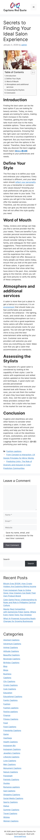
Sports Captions (10, 802)
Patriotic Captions (11, 779)
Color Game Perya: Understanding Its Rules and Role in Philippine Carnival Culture (20, 602)
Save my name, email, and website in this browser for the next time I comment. (19, 535)
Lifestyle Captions (11, 757)
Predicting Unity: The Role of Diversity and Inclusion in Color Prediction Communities (17, 464)
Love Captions (9, 761)
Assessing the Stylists (15, 90)
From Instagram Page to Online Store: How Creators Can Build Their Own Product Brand (19, 593)
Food (5, 723)
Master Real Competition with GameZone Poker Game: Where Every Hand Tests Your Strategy (19, 612)
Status (6, 806)
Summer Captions (11, 810)
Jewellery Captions (11, 753)
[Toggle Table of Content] (31, 72)
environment (8, 307)
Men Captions (9, 764)
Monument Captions (12, 768)
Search (6, 559)
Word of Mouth (12, 81)
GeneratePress (20, 836)
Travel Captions (10, 813)
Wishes (6, 817)
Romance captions (11, 787)
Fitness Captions (10, 719)
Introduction (11, 76)
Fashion (6, 704)
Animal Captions (10, 647)
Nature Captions (10, 772)
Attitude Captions (11, 651)
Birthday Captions (11, 662)
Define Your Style (13, 79)
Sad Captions (9, 791)
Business (7, 674)
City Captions (9, 681)
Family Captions (10, 700)
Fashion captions (13, 451)
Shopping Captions (11, 795)
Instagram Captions (12, 749)
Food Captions (9, 727)
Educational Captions (12, 696)
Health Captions (10, 742)
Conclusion (11, 93)
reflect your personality (25, 182)
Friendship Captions (12, 730)
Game (6, 734)
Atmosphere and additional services (17, 85)
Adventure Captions (12, 644)
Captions (7, 678)
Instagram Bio (9, 745)
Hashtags (7, 738)
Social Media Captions (13, 798)
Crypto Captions (10, 685)
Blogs (5, 670)
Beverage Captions (11, 659)
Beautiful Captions (11, 655)
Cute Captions (9, 689)
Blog (5, 666)
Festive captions (10, 712)
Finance (6, 715)
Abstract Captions (11, 640)
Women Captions (10, 821)
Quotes (6, 783)
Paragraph (8, 776)
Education (7, 693)
